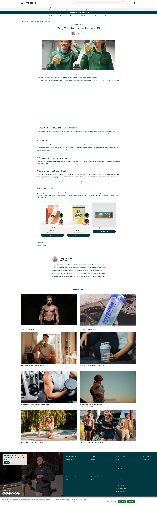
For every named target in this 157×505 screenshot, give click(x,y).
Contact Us (68, 462)
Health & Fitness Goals (96, 468)
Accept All (131, 501)
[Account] (130, 3)
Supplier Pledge (119, 482)
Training (61, 15)
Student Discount (146, 468)
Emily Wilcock (65, 258)
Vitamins (93, 479)
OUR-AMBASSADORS (78, 24)
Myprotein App (145, 465)
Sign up (7, 462)
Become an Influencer (121, 488)
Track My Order (69, 473)
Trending (49, 7)
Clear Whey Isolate (78, 227)
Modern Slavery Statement (122, 465)
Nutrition (72, 15)
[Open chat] (18, 493)
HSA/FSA (84, 7)
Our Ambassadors (32, 21)
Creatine (59, 7)
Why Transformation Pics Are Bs (43, 21)
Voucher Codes (145, 462)
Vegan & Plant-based (95, 476)
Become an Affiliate (120, 491)
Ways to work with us (120, 485)
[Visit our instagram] (3, 493)
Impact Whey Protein (53, 227)
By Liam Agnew (91, 367)
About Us (118, 459)
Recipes (50, 15)
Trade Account (119, 473)
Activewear (90, 7)
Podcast (106, 15)
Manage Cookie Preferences (9, 485)
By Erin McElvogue (92, 406)
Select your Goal (98, 7)
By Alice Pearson (91, 329)
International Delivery (70, 470)
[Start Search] (75, 2)
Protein (54, 7)
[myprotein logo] (28, 3)
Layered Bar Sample (104, 227)
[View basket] (134, 3)
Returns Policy (69, 468)
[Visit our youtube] (12, 493)
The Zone (26, 21)
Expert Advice (107, 7)
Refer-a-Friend (145, 459)
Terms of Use (11, 503)
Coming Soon (94, 465)
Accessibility (118, 479)
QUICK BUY (53, 235)
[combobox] (100, 2)
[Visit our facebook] (6, 493)
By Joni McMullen (32, 367)
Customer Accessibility (71, 476)
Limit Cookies (122, 501)
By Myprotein (31, 329)
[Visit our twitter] (15, 493)
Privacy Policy (119, 468)
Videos (95, 15)
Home (22, 21)
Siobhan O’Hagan (43, 80)
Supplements (66, 7)
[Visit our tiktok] (9, 493)
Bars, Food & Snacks (75, 7)
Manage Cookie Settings (112, 501)
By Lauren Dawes (32, 445)
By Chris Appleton (33, 406)
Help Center (68, 465)
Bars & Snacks (94, 473)
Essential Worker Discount (148, 470)
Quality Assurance (120, 462)
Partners (118, 476)
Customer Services (70, 459)
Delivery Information (70, 479)
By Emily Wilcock (80, 33)
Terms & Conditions (120, 470)
